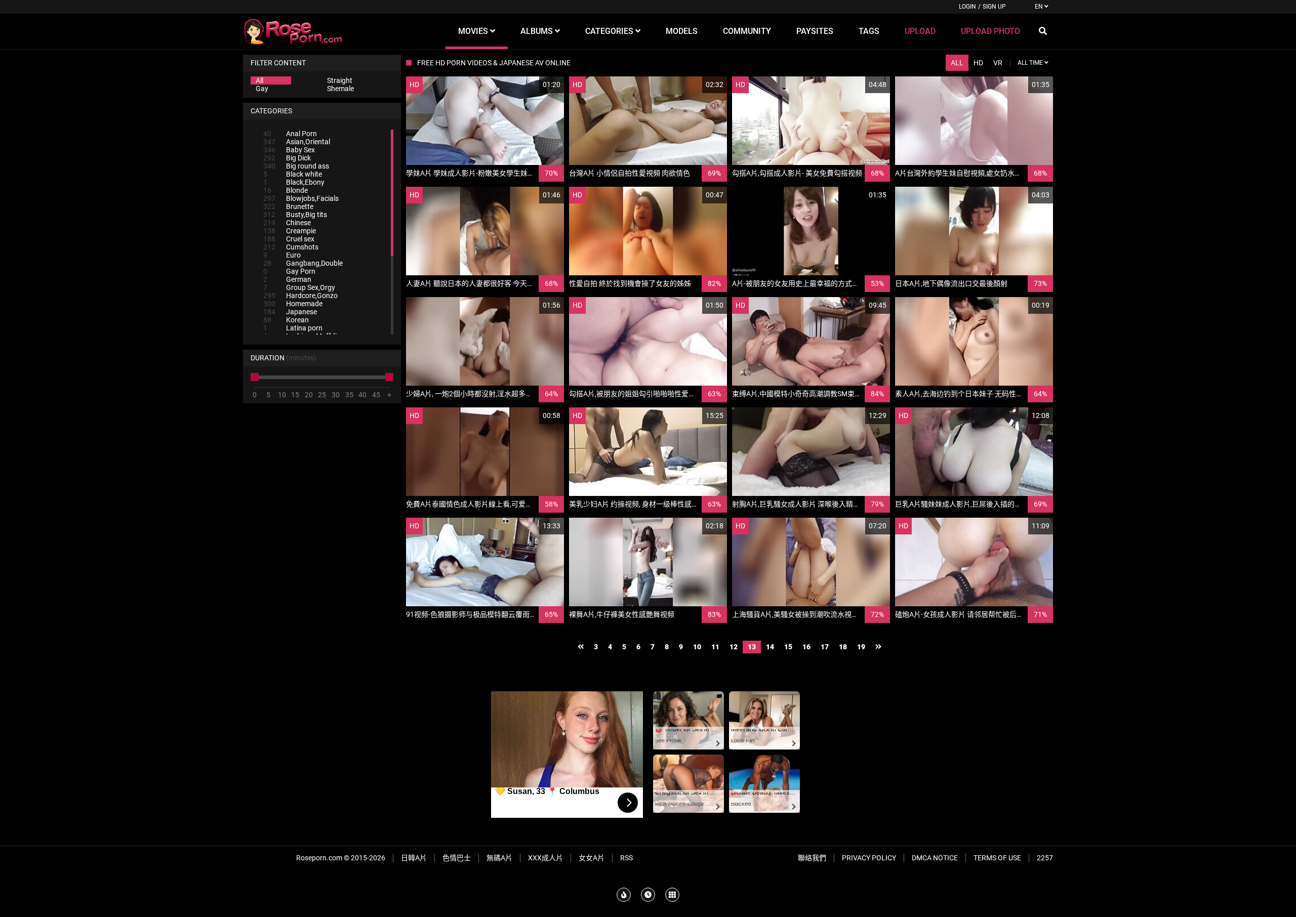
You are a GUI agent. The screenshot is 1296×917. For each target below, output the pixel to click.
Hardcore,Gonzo (300, 295)
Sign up (994, 6)
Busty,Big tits (295, 215)
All (259, 80)
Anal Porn (290, 134)
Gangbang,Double (303, 263)
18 (843, 647)
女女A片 (591, 858)
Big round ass (296, 166)
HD (978, 63)
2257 (1045, 858)
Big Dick (287, 158)
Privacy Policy (869, 858)
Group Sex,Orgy (299, 287)
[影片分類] (672, 895)
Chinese (287, 223)
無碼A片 (499, 858)
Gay (262, 89)
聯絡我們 (812, 858)
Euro (282, 255)
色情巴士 (456, 858)
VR (997, 63)
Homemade (292, 304)
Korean (286, 320)
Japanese (290, 312)
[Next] (878, 647)
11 (715, 647)
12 (734, 647)
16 (806, 647)
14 (770, 647)
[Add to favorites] (532, 84)
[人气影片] (624, 895)
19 (861, 647)
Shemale (340, 89)
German (287, 279)
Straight (339, 80)
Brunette (288, 206)
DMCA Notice (935, 858)
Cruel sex (288, 239)
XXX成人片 (545, 858)
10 (697, 647)
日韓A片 (414, 858)
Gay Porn (289, 271)
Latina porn (292, 328)
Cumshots (290, 247)
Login (967, 6)
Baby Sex (289, 150)
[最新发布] (648, 895)
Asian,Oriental (296, 142)
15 (788, 647)
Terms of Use (997, 858)
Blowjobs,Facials (301, 198)
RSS (626, 858)
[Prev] (581, 647)
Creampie (289, 231)
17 (825, 647)
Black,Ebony (294, 182)
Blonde (285, 190)
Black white (292, 174)
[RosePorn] (293, 31)
